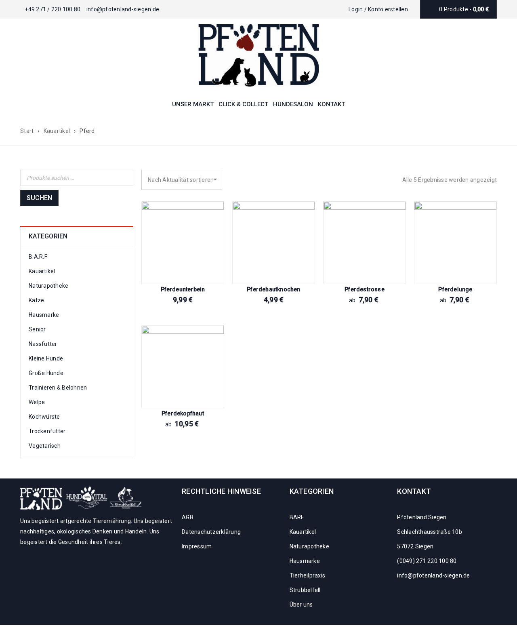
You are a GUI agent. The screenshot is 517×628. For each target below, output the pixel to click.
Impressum (197, 546)
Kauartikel (57, 131)
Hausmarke (44, 315)
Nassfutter (43, 344)
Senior (37, 329)
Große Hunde (46, 373)
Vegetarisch (45, 446)
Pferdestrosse (365, 289)
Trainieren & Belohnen (58, 387)
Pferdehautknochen (273, 289)
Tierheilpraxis (308, 575)
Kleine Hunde (46, 358)
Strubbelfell (305, 590)
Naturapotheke (48, 285)
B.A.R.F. (38, 256)
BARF (297, 517)
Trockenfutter (47, 431)
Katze (36, 300)
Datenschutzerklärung (211, 532)
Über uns (301, 604)
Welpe (37, 402)
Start (27, 131)
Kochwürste (44, 416)
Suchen (39, 198)
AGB (187, 517)
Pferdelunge (455, 289)
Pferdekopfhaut (183, 413)
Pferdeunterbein (183, 289)
